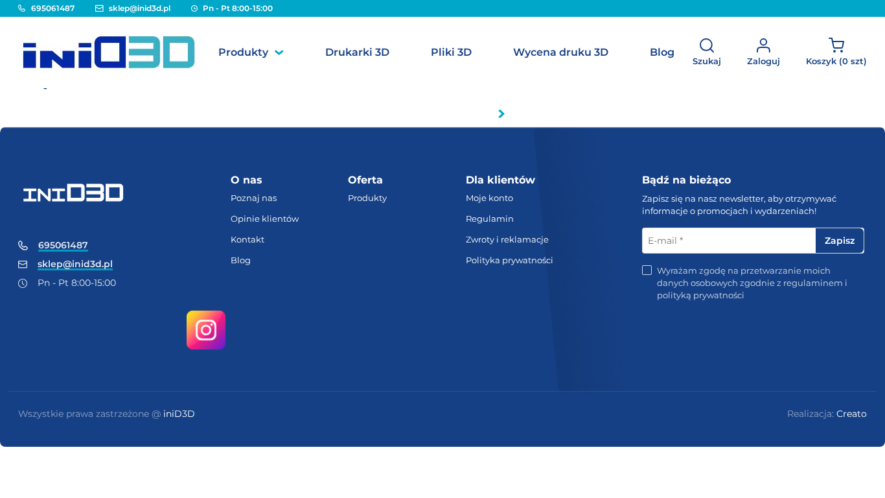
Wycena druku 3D (560, 52)
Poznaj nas (254, 198)
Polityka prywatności (509, 260)
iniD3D (179, 414)
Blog (662, 52)
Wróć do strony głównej (436, 113)
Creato (851, 414)
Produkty (243, 52)
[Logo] (109, 52)
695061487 (53, 8)
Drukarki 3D (357, 52)
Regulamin (490, 218)
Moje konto (489, 198)
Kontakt (247, 239)
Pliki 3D (451, 52)
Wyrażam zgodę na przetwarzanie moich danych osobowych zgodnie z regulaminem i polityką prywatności (752, 282)
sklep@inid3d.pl (139, 8)
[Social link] (206, 329)
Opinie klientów (265, 218)
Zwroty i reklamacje (507, 239)
